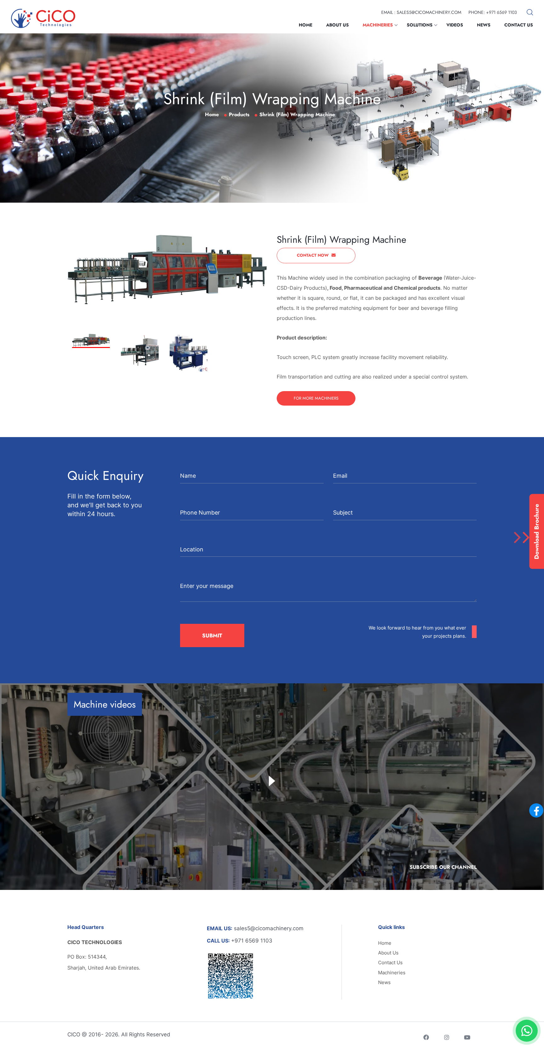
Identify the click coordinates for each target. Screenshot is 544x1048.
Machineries (378, 25)
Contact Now (313, 255)
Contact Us (518, 25)
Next (106, 325)
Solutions (420, 25)
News (483, 25)
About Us (337, 25)
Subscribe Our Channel (443, 867)
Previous (107, 311)
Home (305, 25)
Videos (454, 25)
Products (239, 114)
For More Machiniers (316, 398)
